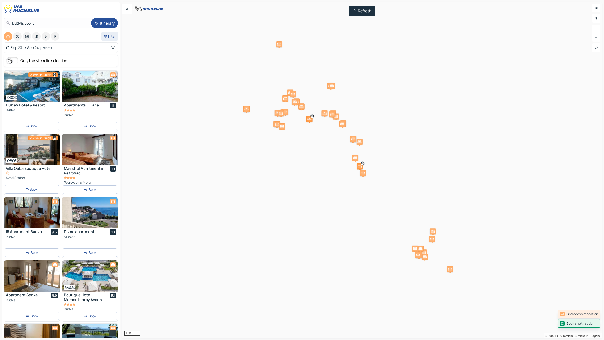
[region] (32, 86)
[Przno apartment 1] (90, 212)
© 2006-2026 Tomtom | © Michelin (567, 336)
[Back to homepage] (23, 9)
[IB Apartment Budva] (32, 212)
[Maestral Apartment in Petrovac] (90, 149)
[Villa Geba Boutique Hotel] (32, 149)
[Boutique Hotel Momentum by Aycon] (90, 276)
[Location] (596, 47)
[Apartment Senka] (32, 276)
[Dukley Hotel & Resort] (32, 86)
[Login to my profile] (596, 8)
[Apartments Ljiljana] (90, 86)
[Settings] (596, 18)
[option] (8, 36)
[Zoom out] (596, 37)
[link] (579, 314)
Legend (596, 336)
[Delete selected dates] (114, 47)
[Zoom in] (596, 29)
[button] (309, 119)
